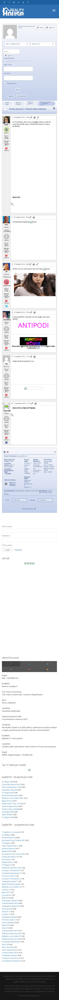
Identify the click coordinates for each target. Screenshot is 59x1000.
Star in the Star (7, 947)
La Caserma (6, 895)
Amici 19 (5, 928)
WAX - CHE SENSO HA (10, 678)
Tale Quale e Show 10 (10, 900)
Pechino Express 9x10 (10, 806)
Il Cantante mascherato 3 (11, 961)
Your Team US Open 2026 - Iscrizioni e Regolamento (22, 694)
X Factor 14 (6, 889)
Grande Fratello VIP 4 (10, 903)
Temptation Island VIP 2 (11, 906)
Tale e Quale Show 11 (10, 846)
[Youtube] (23, 2)
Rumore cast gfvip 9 (9, 686)
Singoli (4, 675)
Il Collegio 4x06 (8, 782)
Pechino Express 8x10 (10, 795)
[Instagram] (28, 2)
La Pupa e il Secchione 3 (11, 879)
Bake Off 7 (6, 892)
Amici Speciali (7, 909)
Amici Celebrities (8, 922)
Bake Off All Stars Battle (11, 884)
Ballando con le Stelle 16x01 (13, 798)
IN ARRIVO (6, 683)
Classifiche (6, 708)
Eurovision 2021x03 (9, 790)
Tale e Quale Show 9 (10, 950)
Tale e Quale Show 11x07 (11, 787)
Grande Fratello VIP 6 (10, 953)
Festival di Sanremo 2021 (11, 933)
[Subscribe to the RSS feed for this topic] (54, 108)
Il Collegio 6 (6, 865)
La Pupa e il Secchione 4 (11, 870)
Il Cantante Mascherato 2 (11, 873)
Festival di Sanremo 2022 (11, 868)
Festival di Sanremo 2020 (11, 939)
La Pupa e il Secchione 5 (11, 958)
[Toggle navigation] (54, 10)
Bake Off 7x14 (7, 801)
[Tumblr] (18, 2)
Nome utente (7, 526)
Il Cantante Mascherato (11, 942)
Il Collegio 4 (6, 835)
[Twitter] (4, 2)
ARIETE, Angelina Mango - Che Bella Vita (17, 755)
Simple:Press (28, 509)
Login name (7, 64)
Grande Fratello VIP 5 (10, 931)
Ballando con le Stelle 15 (11, 936)
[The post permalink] (31, 117)
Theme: (7, 500)
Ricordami (8, 545)
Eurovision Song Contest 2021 (13, 840)
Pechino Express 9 (9, 848)
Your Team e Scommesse (12, 692)
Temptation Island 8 (9, 917)
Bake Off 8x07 (7, 814)
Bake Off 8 (6, 898)
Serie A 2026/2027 (9, 703)
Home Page (7, 103)
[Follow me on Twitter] (6, 306)
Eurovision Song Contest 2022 (13, 854)
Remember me (11, 83)
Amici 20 (5, 944)
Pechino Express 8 (9, 837)
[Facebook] (9, 2)
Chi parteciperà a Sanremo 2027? (15, 719)
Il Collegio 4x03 (8, 793)
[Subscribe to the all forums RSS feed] (4, 452)
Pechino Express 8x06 (10, 809)
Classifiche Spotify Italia (11, 711)
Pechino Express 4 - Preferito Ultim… (45, 103)
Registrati (18, 550)
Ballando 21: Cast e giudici (12, 738)
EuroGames (6, 859)
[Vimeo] (14, 2)
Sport (4, 700)
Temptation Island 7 (9, 881)
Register (51, 27)
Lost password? (22, 96)
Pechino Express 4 (30, 103)
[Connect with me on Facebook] (6, 442)
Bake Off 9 (6, 925)
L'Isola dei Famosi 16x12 (11, 784)
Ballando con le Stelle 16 (11, 887)
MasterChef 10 (7, 862)
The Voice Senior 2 (9, 920)
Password (7, 73)
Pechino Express (18, 103)
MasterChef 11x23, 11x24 (12, 803)
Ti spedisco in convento (11, 832)
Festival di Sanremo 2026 (11, 716)
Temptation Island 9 (9, 955)
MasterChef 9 (7, 851)
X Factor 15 (6, 914)
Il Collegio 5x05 (8, 812)
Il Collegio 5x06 (8, 817)
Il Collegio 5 (6, 843)
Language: (32, 500)
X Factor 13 (6, 911)
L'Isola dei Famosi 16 (10, 857)
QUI (42, 346)
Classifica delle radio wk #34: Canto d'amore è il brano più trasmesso (29, 746)
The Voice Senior (8, 876)
